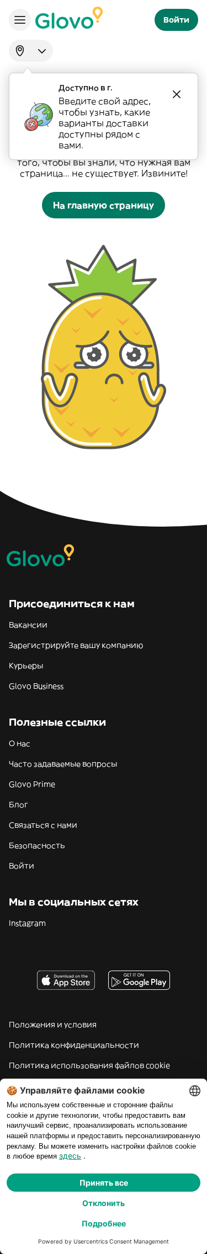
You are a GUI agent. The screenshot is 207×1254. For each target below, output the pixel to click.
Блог (18, 805)
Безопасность (37, 845)
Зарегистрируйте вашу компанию (76, 645)
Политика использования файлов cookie (89, 1065)
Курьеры (26, 666)
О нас (19, 743)
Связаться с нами (43, 825)
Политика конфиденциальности (74, 1045)
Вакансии (28, 625)
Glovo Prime (32, 784)
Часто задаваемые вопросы (63, 764)
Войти (21, 866)
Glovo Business (36, 686)
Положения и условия (53, 1025)
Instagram (27, 923)
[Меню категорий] (20, 20)
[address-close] (177, 94)
